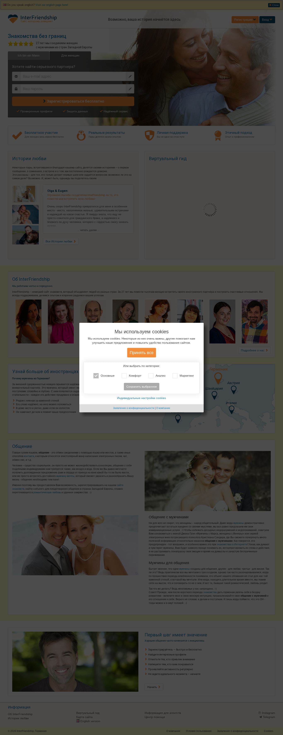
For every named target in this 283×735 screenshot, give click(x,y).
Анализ (160, 375)
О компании (163, 408)
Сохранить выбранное (141, 386)
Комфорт (135, 375)
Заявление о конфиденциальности (133, 408)
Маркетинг (187, 375)
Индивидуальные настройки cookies (141, 398)
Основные (108, 375)
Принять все (142, 353)
